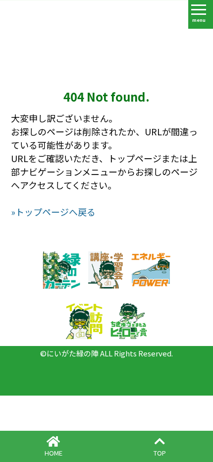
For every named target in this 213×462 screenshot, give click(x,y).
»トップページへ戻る (53, 211)
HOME (53, 453)
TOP (160, 453)
